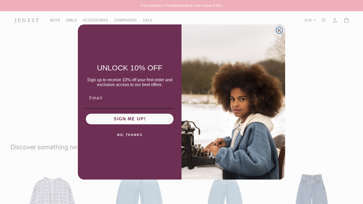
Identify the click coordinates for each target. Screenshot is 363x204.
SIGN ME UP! (130, 119)
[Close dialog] (279, 30)
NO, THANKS (129, 135)
